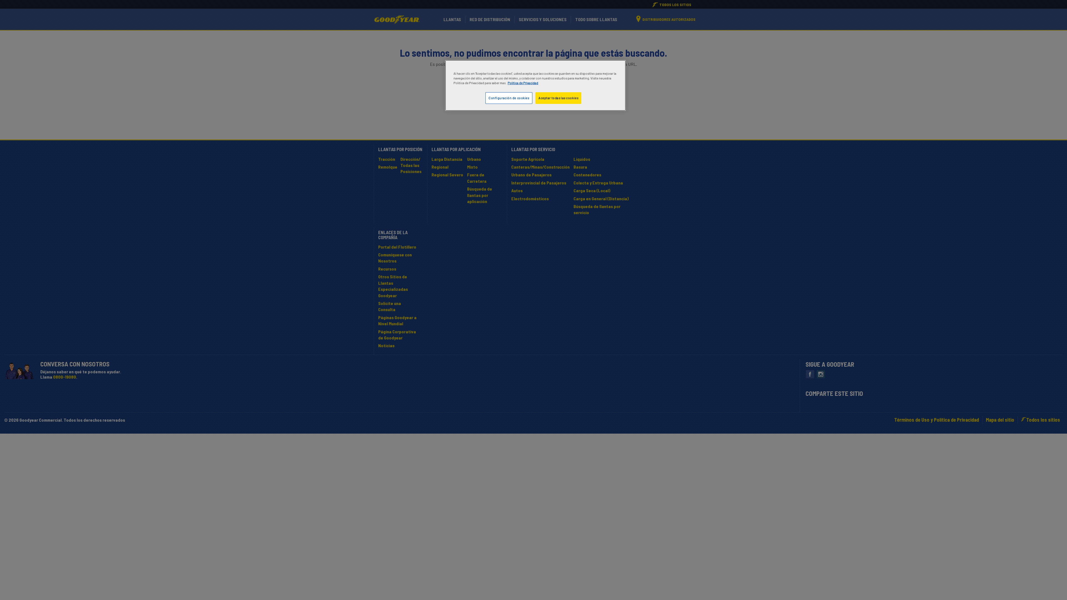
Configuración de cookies (508, 98)
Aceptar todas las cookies (558, 98)
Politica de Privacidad (523, 83)
